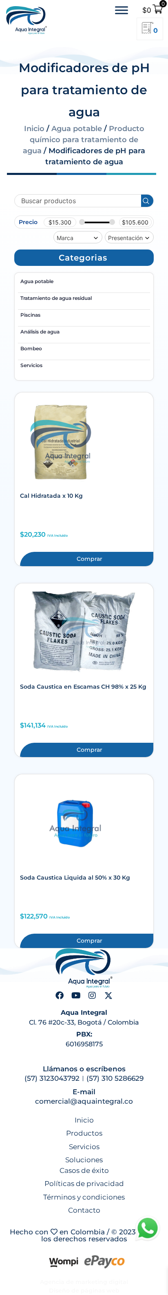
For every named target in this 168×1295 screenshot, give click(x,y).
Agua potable (76, 128)
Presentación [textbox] (125, 237)
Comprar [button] (89, 558)
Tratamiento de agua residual (56, 298)
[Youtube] (76, 995)
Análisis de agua (40, 332)
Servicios (31, 365)
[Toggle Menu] (121, 10)
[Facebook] (59, 995)
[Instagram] (92, 995)
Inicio (34, 128)
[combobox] (77, 237)
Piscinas (30, 315)
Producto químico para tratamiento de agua (83, 139)
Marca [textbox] (65, 237)
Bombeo (31, 348)
